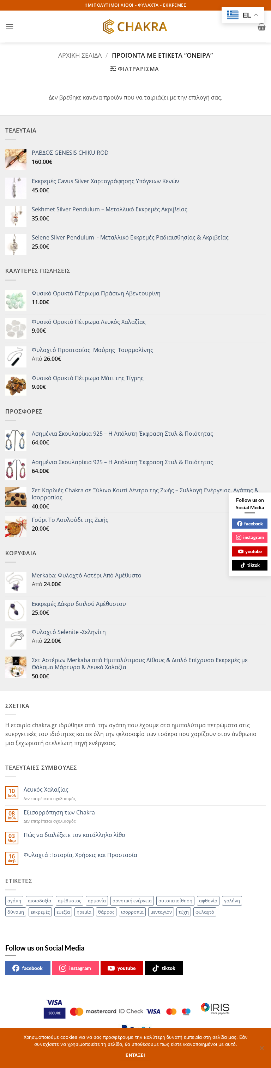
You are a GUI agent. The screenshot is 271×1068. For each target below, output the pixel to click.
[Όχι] (261, 1050)
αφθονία (208, 900)
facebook (32, 968)
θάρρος (106, 912)
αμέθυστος (69, 900)
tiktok (168, 968)
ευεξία (63, 912)
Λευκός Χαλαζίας (46, 789)
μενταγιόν (161, 912)
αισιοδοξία (39, 900)
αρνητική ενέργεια (132, 900)
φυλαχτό (204, 912)
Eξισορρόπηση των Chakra (59, 812)
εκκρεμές (40, 912)
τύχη (184, 912)
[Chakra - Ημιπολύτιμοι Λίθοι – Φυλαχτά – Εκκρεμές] (135, 26)
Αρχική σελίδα (80, 55)
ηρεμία (84, 912)
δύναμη (15, 912)
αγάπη (14, 900)
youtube (127, 968)
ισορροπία (132, 912)
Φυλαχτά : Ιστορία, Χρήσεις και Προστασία (80, 855)
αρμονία (97, 900)
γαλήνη (232, 900)
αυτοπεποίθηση (175, 900)
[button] (9, 26)
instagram (80, 968)
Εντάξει (135, 1055)
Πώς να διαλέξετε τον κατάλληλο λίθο (74, 835)
